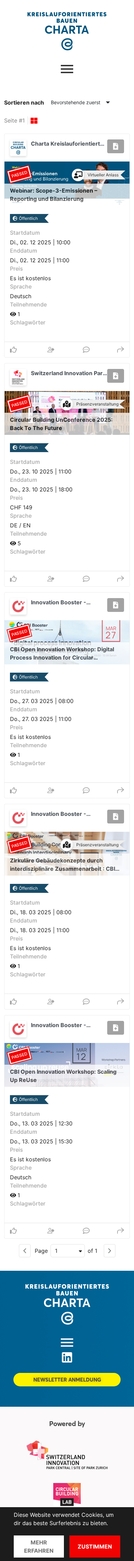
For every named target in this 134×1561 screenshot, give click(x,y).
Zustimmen (95, 1546)
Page (41, 1250)
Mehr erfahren (39, 1546)
